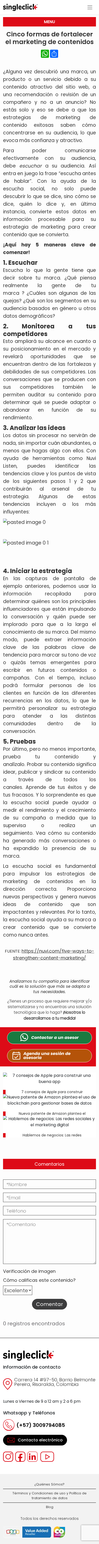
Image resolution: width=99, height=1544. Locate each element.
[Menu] (90, 7)
